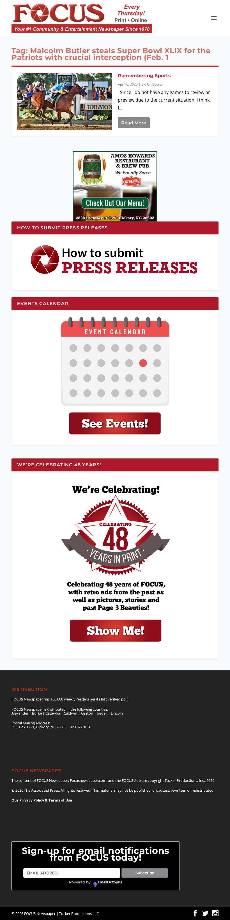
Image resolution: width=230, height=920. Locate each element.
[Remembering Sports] (64, 101)
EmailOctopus (110, 882)
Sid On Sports (151, 84)
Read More (133, 123)
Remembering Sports (144, 75)
